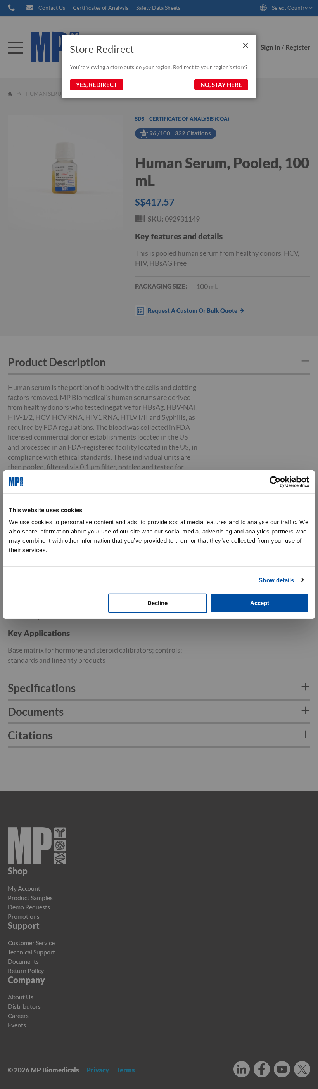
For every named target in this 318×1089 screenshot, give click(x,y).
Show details (276, 580)
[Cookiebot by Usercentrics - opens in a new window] (275, 481)
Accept (259, 603)
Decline (157, 603)
